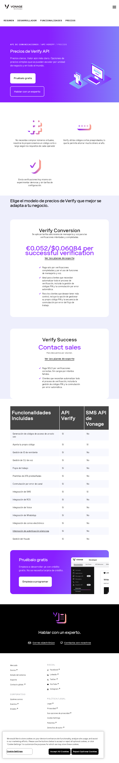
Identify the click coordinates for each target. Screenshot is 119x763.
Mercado (13, 665)
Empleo (13, 709)
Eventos (13, 704)
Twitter (53, 679)
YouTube (53, 684)
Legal (49, 704)
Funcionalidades (51, 20)
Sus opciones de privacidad (58, 713)
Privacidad (51, 709)
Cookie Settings (53, 718)
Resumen (9, 20)
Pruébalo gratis (23, 78)
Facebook (54, 670)
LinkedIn (53, 675)
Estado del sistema (18, 675)
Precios (70, 20)
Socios (13, 670)
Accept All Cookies (59, 751)
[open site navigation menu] (114, 7)
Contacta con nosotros (77, 643)
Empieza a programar (35, 581)
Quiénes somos (16, 699)
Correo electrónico (44, 643)
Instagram (54, 689)
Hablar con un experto (27, 91)
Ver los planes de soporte (59, 258)
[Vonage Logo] (13, 7)
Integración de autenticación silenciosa (31, 531)
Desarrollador (27, 20)
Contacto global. (17, 685)
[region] (53, 744)
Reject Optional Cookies (85, 751)
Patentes (51, 723)
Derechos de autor (55, 728)
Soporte (13, 680)
